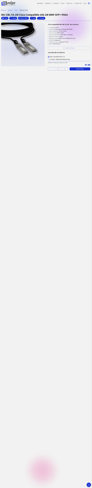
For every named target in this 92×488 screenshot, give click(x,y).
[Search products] (85, 3)
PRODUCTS (48, 3)
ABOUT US (69, 3)
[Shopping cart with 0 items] (89, 3)
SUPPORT (56, 3)
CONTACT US (78, 3)
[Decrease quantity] (51, 69)
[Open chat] (89, 485)
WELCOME (40, 3)
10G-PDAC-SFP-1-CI (59, 56)
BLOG (62, 3)
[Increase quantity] (64, 69)
